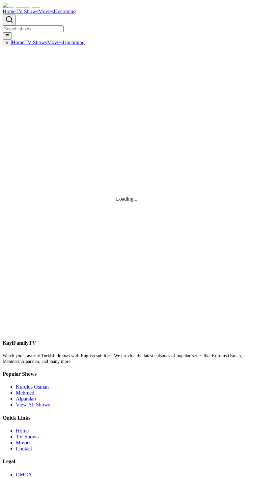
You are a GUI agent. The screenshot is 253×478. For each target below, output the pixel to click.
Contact (24, 448)
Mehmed (25, 393)
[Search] (9, 20)
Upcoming (65, 11)
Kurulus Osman (32, 387)
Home (9, 11)
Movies (46, 11)
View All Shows (33, 404)
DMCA (24, 474)
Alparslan (26, 398)
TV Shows (26, 11)
